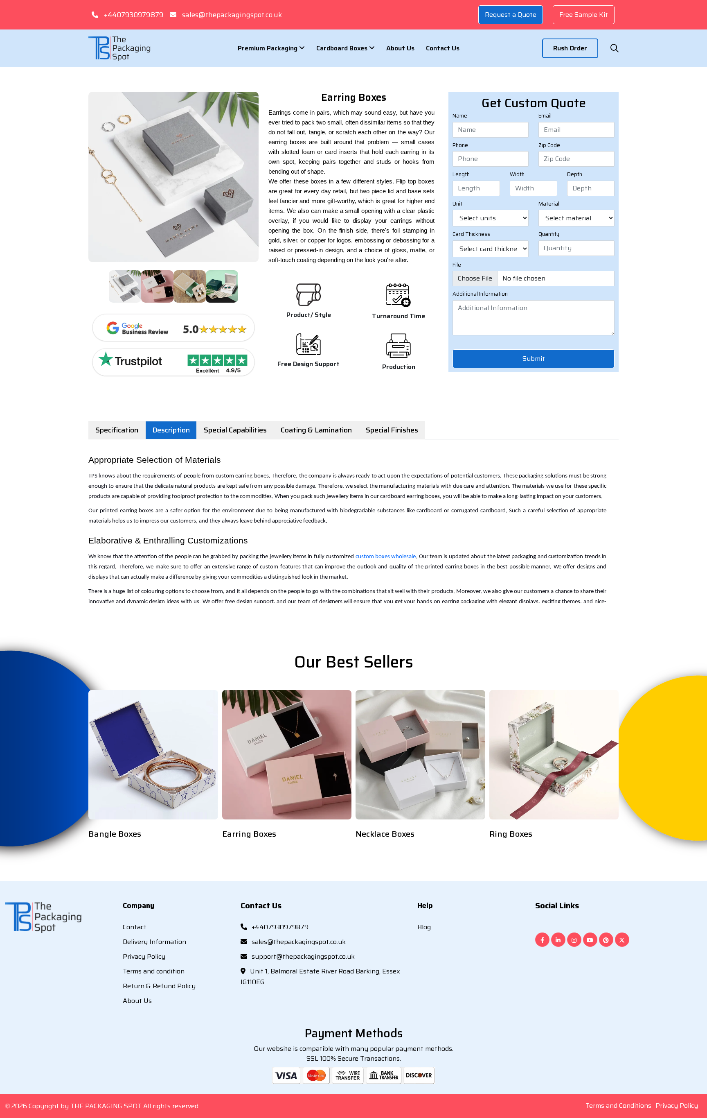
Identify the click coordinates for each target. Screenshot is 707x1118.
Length (461, 174)
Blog (424, 927)
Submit (533, 358)
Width (517, 174)
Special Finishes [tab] (392, 430)
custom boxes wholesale (386, 557)
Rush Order (570, 48)
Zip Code (549, 145)
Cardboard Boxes (342, 48)
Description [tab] (171, 430)
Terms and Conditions (618, 1105)
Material (548, 204)
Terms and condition (154, 971)
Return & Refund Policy (159, 986)
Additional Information (480, 294)
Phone (460, 145)
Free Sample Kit (583, 14)
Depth (574, 174)
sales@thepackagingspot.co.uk (232, 14)
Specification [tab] (116, 430)
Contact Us (442, 48)
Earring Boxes (249, 833)
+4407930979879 (133, 14)
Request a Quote (510, 14)
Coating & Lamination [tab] (316, 430)
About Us (400, 48)
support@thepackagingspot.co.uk (302, 956)
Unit (457, 204)
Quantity (548, 234)
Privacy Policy (144, 956)
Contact (134, 927)
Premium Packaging (268, 48)
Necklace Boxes (385, 833)
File (457, 265)
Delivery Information (154, 942)
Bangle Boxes (114, 833)
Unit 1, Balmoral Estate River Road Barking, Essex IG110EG (320, 976)
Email (545, 116)
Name (460, 116)
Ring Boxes (510, 833)
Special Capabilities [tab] (235, 430)
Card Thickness (471, 234)
